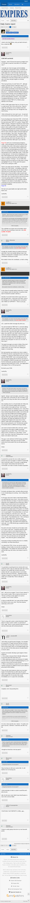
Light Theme (3, 853)
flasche (8, 30)
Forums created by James (6, 901)
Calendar (12, 8)
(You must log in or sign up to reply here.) (22, 843)
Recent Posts (18, 8)
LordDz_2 (8, 202)
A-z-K (7, 563)
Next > (15, 27)
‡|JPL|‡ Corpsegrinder (12, 805)
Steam (10, 4)
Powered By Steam (23, 853)
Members (17, 4)
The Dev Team (15, 886)
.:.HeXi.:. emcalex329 (11, 635)
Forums (4, 4)
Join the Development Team (16, 889)
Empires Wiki (16, 883)
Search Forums (4, 8)
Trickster (8, 455)
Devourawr (9, 685)
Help (28, 853)
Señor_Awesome (10, 240)
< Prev (2, 27)
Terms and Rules (26, 901)
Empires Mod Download (15, 880)
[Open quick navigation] (28, 20)
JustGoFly (8, 52)
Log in (26, 1)
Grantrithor (9, 615)
